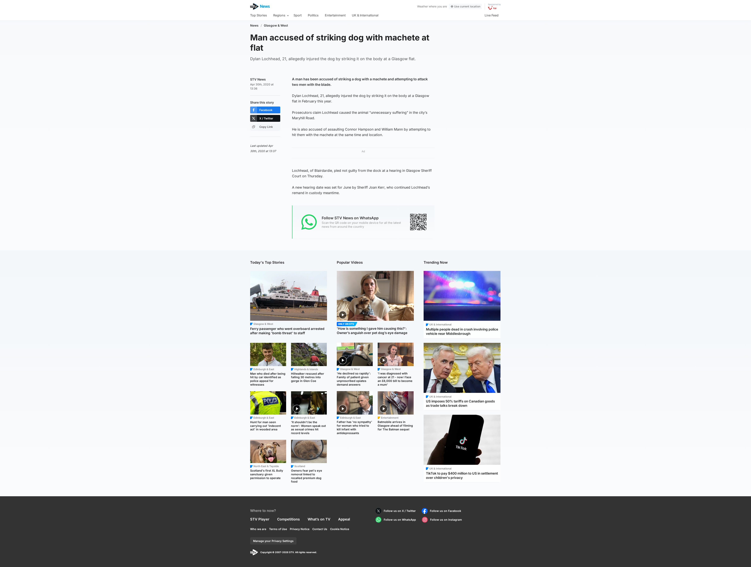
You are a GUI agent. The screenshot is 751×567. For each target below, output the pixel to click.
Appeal (344, 519)
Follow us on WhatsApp (400, 519)
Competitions (288, 519)
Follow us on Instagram (446, 519)
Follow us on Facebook (445, 510)
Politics (313, 15)
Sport (298, 15)
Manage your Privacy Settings (273, 541)
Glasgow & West (276, 25)
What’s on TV (319, 519)
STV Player (259, 519)
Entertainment (335, 15)
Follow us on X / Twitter (400, 510)
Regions (279, 15)
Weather (422, 6)
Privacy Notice (299, 529)
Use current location (467, 6)
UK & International (365, 15)
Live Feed (492, 15)
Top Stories (258, 15)
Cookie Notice (339, 529)
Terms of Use (278, 529)
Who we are (258, 529)
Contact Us (319, 529)
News (254, 25)
